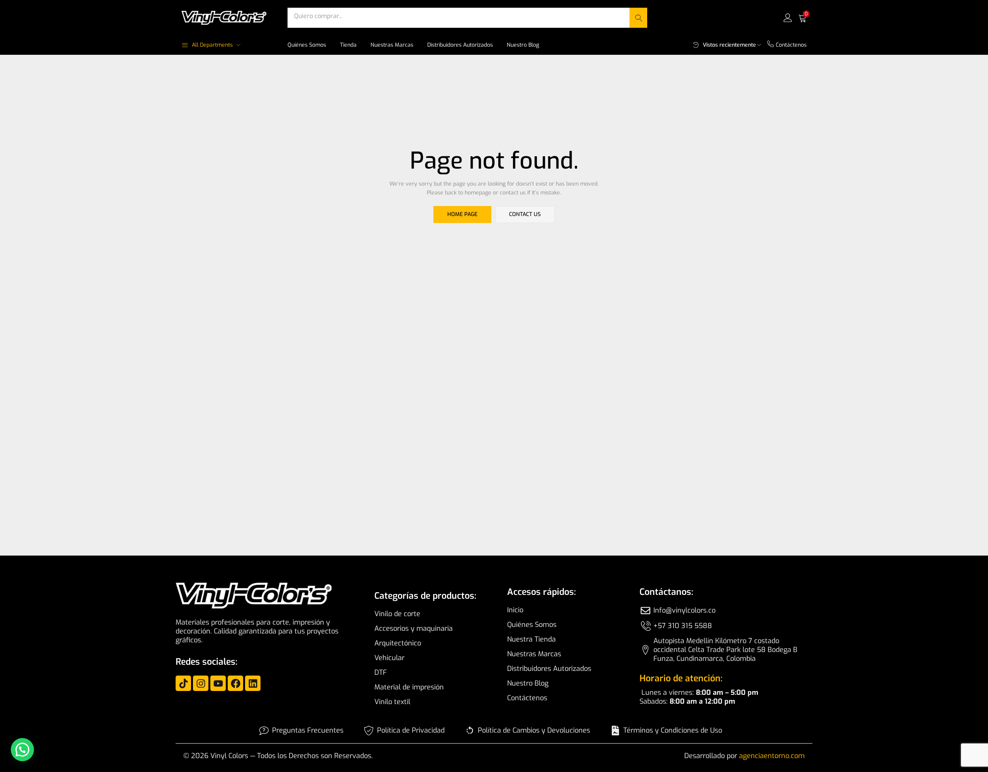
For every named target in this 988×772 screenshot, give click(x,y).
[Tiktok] (183, 683)
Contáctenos (791, 45)
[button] (802, 17)
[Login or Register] (787, 17)
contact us (525, 214)
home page (462, 214)
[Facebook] (235, 683)
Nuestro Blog (523, 45)
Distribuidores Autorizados (460, 45)
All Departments (212, 45)
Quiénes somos (307, 45)
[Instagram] (200, 683)
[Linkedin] (253, 683)
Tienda (348, 45)
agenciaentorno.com (772, 755)
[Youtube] (218, 683)
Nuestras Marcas (391, 45)
